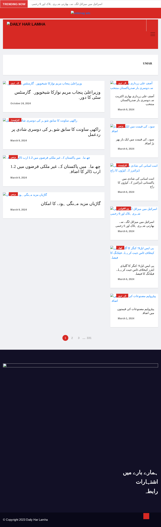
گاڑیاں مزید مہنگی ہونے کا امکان (71, 203)
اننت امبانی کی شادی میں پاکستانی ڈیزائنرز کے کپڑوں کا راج (136, 182)
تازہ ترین (15, 83)
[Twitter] (80, 508)
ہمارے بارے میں (140, 472)
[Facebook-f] (72, 508)
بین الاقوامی (123, 208)
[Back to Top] (146, 516)
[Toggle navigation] (152, 34)
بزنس (13, 157)
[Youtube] (88, 508)
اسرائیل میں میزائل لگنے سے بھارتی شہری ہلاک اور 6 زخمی (67, 3)
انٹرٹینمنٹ (15, 120)
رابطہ (151, 491)
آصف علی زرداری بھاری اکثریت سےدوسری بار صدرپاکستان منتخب (134, 100)
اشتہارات (147, 482)
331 (89, 337)
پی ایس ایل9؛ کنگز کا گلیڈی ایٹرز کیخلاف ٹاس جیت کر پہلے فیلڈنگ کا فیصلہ (135, 269)
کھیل (120, 248)
